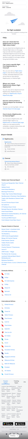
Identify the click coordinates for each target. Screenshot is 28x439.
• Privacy (2, 427)
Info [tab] (25, 382)
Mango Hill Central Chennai (9, 238)
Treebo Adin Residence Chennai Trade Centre (12, 199)
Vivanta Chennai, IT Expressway (11, 247)
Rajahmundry (8, 142)
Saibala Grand (6, 187)
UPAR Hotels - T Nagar (8, 251)
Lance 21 (4, 249)
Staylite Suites (6, 245)
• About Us (25, 427)
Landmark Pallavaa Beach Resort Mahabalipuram (11, 257)
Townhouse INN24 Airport (9, 217)
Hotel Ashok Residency (8, 189)
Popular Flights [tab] (5, 382)
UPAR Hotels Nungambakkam (10, 236)
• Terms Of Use (7, 427)
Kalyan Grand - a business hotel (11, 229)
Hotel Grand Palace (7, 211)
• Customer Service (18, 427)
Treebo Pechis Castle (8, 242)
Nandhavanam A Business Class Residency (14, 196)
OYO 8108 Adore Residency (9, 231)
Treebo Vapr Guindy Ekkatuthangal (12, 194)
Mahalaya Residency (7, 260)
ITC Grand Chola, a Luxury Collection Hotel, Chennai (14, 263)
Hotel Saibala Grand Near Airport (11, 220)
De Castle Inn (5, 204)
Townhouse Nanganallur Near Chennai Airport (12, 184)
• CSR (18, 429)
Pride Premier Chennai (8, 240)
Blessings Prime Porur (8, 191)
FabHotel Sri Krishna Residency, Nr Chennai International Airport (14, 214)
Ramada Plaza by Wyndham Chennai (12, 209)
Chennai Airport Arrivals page (11, 108)
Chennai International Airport (12, 161)
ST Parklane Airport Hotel (9, 207)
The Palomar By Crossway (9, 254)
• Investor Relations (12, 429)
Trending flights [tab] (16, 382)
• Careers (12, 427)
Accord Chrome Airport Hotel (10, 202)
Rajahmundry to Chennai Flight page (13, 122)
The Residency (6, 233)
